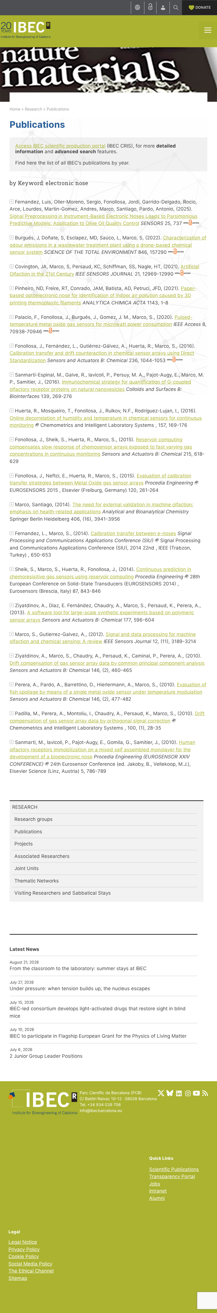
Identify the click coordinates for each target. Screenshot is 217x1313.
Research (33, 109)
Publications (28, 831)
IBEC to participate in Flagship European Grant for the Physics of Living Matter (98, 1036)
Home (15, 109)
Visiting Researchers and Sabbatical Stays (62, 893)
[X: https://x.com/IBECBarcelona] (161, 1093)
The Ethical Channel (31, 1271)
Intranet (158, 1191)
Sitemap (17, 1278)
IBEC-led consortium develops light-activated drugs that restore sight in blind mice (98, 1012)
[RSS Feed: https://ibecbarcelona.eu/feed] (205, 1093)
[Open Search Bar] (175, 7)
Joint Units (26, 868)
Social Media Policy (30, 1264)
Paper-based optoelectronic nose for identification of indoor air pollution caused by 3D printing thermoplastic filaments (103, 295)
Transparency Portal (172, 1176)
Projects (23, 844)
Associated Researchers (42, 856)
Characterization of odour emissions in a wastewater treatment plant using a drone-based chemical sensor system (108, 245)
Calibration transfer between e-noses (133, 533)
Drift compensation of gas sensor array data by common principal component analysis (107, 663)
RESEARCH (25, 807)
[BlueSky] (169, 1093)
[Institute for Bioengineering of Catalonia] (25, 30)
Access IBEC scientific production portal (60, 146)
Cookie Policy (23, 1256)
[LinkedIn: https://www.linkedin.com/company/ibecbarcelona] (178, 1093)
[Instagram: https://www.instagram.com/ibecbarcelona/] (187, 1093)
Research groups (33, 819)
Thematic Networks (36, 881)
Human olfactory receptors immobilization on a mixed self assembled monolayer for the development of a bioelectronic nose (102, 749)
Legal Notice (22, 1242)
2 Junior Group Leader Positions (46, 1056)
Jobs (154, 1184)
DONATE (203, 7)
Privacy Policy (24, 1249)
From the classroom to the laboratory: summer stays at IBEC (78, 968)
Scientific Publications (174, 1169)
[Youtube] (196, 1093)
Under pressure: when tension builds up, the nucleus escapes (80, 988)
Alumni (157, 1198)
